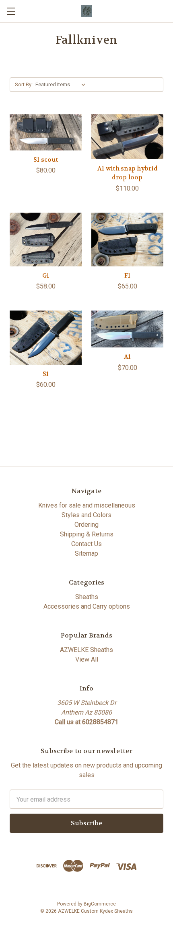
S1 (46, 374)
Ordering (86, 524)
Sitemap (86, 553)
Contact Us (86, 544)
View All (86, 659)
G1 (45, 276)
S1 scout (45, 160)
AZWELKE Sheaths (86, 650)
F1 (127, 276)
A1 (127, 357)
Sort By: (24, 84)
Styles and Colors (86, 515)
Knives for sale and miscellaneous (86, 505)
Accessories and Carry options (86, 606)
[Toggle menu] (11, 11)
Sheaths (86, 597)
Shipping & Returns (86, 534)
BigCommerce (100, 904)
